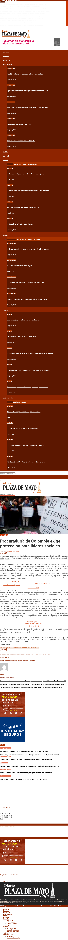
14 (7, 815)
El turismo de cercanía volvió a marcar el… (22, 337)
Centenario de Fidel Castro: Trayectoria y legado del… (26, 282)
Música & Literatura (5, 756)
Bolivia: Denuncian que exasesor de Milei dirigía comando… (28, 107)
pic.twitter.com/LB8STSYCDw (34, 623)
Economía (6, 156)
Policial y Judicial (12, 923)
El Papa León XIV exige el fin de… (19, 124)
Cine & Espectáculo (5, 748)
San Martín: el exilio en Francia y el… (20, 266)
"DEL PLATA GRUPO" (56, 906)
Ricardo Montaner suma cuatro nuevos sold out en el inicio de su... (24, 779)
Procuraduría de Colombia (24, 647)
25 (2, 819)
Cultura (5, 235)
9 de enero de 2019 (33, 626)
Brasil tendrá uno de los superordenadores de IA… (25, 74)
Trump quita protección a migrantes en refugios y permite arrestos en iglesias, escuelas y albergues (32, 684)
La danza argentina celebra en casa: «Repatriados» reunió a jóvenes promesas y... (29, 766)
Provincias (6, 60)
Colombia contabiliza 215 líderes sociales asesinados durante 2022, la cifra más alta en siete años (31, 687)
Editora (3, 551)
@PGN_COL (15, 582)
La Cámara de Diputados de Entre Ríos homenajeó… (25, 174)
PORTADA (6, 52)
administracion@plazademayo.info (16, 904)
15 (9, 815)
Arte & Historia (11, 243)
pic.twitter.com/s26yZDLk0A (11, 585)
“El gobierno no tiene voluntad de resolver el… (23, 207)
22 (9, 817)
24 (1, 819)
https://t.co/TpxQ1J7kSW (42, 583)
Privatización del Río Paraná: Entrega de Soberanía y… (26, 462)
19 (4, 817)
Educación (10, 168)
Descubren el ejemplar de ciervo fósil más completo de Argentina (17, 660)
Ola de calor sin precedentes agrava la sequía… (23, 412)
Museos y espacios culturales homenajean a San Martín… (27, 299)
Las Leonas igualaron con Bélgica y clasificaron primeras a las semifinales (20, 6)
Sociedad (6, 160)
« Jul (1, 823)
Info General (11, 922)
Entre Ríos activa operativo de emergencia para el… (25, 445)
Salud (8, 925)
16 (11, 815)
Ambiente (10, 406)
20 (6, 817)
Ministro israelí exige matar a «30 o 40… (21, 141)
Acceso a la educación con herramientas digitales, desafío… (28, 191)
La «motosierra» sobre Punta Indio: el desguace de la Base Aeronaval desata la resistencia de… (25, 11)
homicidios (3, 647)
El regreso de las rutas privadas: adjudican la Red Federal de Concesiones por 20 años (22, 16)
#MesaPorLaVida (32, 621)
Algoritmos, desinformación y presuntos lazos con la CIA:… (28, 91)
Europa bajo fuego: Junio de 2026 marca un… (23, 428)
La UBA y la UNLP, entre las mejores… (20, 224)
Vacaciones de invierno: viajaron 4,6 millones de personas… (28, 370)
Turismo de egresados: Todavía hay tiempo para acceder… (27, 387)
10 (1, 815)
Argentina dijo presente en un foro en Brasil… (23, 320)
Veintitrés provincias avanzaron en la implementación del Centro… (30, 353)
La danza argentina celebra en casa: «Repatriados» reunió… (28, 249)
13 (6, 815)
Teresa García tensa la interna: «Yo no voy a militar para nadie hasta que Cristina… (21, 23)
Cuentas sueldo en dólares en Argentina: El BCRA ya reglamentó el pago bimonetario (22, 25)
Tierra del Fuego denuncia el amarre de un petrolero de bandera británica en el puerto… (23, 4)
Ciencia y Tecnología (13, 938)
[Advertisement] (34, 793)
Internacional (7, 64)
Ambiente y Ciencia (9, 398)
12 (4, 815)
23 (11, 817)
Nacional (6, 56)
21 (7, 817)
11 (2, 815)
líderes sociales (11, 647)
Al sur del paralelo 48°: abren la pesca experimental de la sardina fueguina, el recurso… (23, 13)
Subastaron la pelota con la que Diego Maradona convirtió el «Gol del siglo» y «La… (22, 18)
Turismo (5, 310)
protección (35, 647)
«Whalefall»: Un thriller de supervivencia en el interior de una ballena (18, 20)
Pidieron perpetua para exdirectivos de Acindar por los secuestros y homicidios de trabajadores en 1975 (33, 681)
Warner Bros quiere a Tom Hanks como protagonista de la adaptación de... (26, 773)
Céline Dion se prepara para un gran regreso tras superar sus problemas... (26, 760)
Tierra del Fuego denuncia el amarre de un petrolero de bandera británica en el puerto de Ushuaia (33, 830)
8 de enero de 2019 (33, 588)
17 (0, 817)
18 (2, 817)
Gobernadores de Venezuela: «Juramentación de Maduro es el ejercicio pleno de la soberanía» (25, 654)
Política (5, 152)
